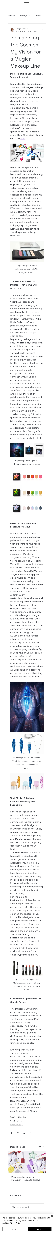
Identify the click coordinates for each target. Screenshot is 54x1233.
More (38, 16)
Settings (14, 1229)
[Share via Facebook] (11, 1133)
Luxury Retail (25, 16)
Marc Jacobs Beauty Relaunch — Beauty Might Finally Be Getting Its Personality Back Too (25, 1178)
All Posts (11, 16)
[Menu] (27, 4)
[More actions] (42, 30)
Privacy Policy (15, 1223)
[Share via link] (30, 1133)
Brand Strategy (16, 1125)
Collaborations (16, 1121)
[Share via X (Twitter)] (17, 1133)
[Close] (50, 1217)
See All (41, 1146)
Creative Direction (18, 1117)
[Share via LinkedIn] (24, 1133)
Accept (40, 1229)
